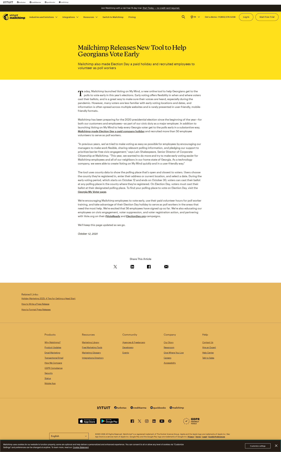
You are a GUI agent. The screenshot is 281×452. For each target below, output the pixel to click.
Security (49, 373)
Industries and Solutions (41, 17)
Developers (127, 347)
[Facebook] (132, 421)
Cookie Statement (81, 447)
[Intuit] (8, 2)
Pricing (132, 17)
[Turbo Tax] (21, 2)
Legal (204, 437)
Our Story (169, 342)
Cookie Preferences (216, 437)
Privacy (191, 437)
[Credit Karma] (35, 2)
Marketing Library (90, 342)
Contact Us (207, 342)
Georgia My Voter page (92, 191)
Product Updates (53, 347)
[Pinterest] (169, 421)
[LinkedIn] (154, 421)
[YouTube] (162, 421)
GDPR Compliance (53, 368)
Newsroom (169, 347)
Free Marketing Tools (92, 347)
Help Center (208, 352)
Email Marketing (52, 352)
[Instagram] (146, 421)
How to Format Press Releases (36, 309)
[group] (195, 17)
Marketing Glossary (91, 352)
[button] (195, 17)
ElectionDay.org (136, 216)
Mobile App (50, 383)
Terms (198, 437)
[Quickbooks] (50, 2)
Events (125, 352)
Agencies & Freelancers (133, 342)
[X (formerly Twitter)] (139, 421)
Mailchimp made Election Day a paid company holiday (111, 131)
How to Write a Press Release (35, 304)
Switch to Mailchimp (113, 17)
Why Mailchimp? (52, 342)
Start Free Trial (267, 17)
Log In (246, 17)
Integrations (68, 17)
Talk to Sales (208, 358)
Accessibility (170, 363)
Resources (88, 17)
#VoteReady (112, 216)
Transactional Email (54, 358)
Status (48, 378)
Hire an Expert (209, 347)
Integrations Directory (93, 358)
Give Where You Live (174, 352)
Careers (167, 358)
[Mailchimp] (63, 2)
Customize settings (258, 446)
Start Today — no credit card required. (161, 8)
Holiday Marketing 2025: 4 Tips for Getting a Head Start (48, 298)
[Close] (276, 446)
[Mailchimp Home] (14, 17)
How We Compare (53, 363)
